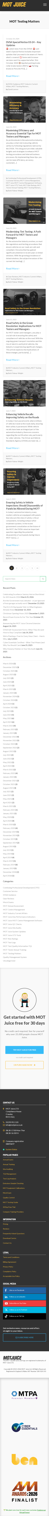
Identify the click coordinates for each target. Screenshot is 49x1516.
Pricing (5, 1224)
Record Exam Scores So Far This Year (18, 617)
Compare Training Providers (13, 1212)
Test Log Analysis (9, 1179)
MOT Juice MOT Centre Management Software (24, 183)
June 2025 (7, 682)
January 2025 (8, 693)
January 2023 (8, 733)
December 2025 (9, 667)
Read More (12, 75)
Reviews (6, 1229)
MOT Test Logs (9, 942)
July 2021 (7, 791)
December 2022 (9, 737)
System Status (11, 1149)
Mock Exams (8, 902)
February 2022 (9, 773)
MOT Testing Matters (20, 86)
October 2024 (9, 700)
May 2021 (7, 799)
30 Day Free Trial (9, 1207)
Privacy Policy (8, 1267)
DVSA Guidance (14, 84)
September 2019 (10, 843)
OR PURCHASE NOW (23, 1065)
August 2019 (8, 846)
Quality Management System (15, 957)
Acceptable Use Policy (11, 1276)
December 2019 (9, 832)
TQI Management (9, 1174)
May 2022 (7, 762)
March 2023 (8, 726)
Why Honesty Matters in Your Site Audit (19, 649)
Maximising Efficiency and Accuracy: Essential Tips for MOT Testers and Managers (23, 133)
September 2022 (10, 747)
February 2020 (9, 828)
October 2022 (9, 744)
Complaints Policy (9, 1271)
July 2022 (7, 755)
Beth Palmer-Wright (15, 191)
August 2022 (8, 751)
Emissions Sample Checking (13, 1183)
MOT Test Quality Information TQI (17, 946)
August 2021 (8, 788)
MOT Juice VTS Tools (14, 185)
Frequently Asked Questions (13, 1233)
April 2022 (7, 766)
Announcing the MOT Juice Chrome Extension (21, 623)
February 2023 (9, 729)
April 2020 (7, 821)
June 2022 (7, 758)
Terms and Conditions (11, 1257)
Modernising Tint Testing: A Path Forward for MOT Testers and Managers (23, 234)
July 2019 (7, 850)
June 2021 (7, 795)
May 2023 (7, 718)
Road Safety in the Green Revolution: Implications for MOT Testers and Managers (24, 325)
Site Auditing (8, 1169)
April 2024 (7, 704)
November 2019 (10, 835)
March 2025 (8, 689)
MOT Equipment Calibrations (14, 1188)
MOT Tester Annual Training (14, 950)
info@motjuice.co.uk (14, 1125)
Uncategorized (9, 961)
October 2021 (9, 784)
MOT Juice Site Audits (12, 928)
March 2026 (8, 663)
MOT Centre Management (30, 181)
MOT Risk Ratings (30, 185)
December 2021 (9, 780)
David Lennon (13, 89)
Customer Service (12, 181)
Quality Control (9, 1198)
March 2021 (8, 806)
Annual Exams (8, 1160)
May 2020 (7, 817)
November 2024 (10, 696)
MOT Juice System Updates (14, 931)
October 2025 (9, 671)
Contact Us (7, 1243)
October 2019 (9, 839)
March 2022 (8, 769)
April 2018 (7, 876)
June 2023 (7, 715)
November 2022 (10, 740)
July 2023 (7, 711)
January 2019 (8, 868)
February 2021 (9, 810)
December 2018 (9, 872)
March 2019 (8, 861)
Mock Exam (7, 1193)
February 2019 (9, 864)
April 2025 (7, 685)
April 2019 (7, 857)
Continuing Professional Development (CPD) (24, 178)
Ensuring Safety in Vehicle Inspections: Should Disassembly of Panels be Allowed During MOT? (24, 505)
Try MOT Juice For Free (24, 1050)
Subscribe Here (25, 1337)
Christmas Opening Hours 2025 (16, 613)
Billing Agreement (9, 1262)
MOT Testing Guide (10, 1202)
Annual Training (9, 1164)
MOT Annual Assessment (13, 906)
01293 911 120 (12, 1122)
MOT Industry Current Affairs (30, 277)
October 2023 (9, 707)
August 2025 (8, 674)
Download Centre (9, 1238)
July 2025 (7, 678)
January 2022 (8, 777)
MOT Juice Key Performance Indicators (19, 917)
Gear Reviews (13, 277)
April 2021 (7, 802)
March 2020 (8, 824)
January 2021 (8, 813)
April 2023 (7, 722)
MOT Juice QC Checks (12, 924)
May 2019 (7, 854)
